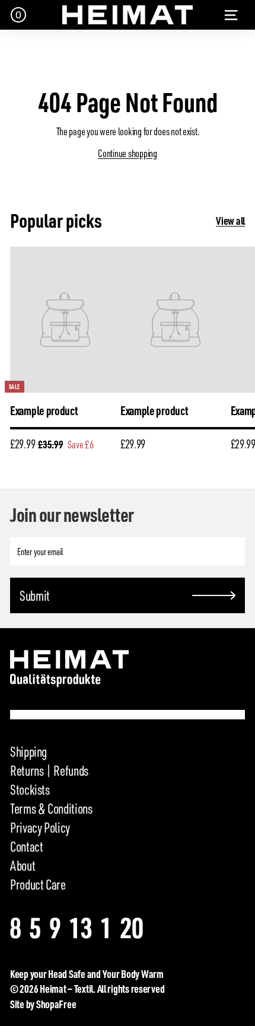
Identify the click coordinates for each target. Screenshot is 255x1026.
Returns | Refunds (49, 770)
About (22, 865)
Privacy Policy (40, 827)
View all (230, 220)
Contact (26, 846)
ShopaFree (56, 1004)
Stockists (30, 789)
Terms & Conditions (51, 808)
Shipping (28, 751)
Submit (35, 595)
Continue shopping (127, 153)
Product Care (38, 884)
